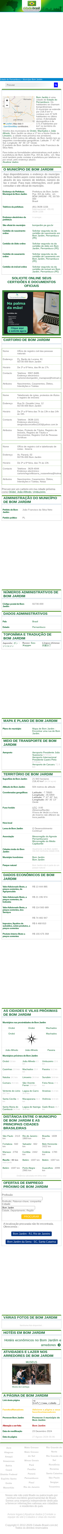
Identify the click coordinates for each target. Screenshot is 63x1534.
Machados (43, 131)
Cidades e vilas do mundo (41, 1517)
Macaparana (28, 1099)
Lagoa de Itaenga (31, 1107)
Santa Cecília (9, 1099)
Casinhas (7, 1069)
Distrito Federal (8, 1474)
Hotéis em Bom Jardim (24, 1332)
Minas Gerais (31, 1460)
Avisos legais (15, 1514)
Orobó (33, 131)
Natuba (6, 1077)
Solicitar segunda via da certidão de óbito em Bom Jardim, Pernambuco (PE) (45, 246)
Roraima (54, 1469)
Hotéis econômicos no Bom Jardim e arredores (32, 1342)
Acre (8, 1448)
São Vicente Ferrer (28, 1084)
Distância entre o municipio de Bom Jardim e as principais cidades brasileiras (30, 1122)
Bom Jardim (42, 97)
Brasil (35, 621)
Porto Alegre (28, 1168)
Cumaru (7, 1083)
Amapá (9, 1456)
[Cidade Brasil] (31, 6)
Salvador (27, 1144)
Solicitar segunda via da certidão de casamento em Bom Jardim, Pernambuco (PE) (46, 257)
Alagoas (8, 1452)
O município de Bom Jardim (28, 169)
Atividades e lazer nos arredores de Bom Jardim (28, 1353)
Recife (6, 1160)
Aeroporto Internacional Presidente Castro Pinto (44, 758)
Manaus (7, 1152)
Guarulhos (47, 1168)
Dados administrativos (25, 613)
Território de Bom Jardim (28, 774)
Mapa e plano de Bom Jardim (30, 721)
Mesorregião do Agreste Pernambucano (44, 837)
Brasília (46, 1136)
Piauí (31, 1482)
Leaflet (8, 123)
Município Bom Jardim (32, 79)
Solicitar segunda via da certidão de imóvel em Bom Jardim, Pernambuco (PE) (46, 269)
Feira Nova (47, 1083)
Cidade (6, 1204)
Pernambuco (38, 627)
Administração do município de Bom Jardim (30, 500)
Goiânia (46, 1152)
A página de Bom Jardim (25, 1395)
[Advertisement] (31, 45)
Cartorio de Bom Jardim (26, 340)
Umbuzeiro (39, 492)
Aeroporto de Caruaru (43, 764)
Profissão (7, 1195)
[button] (7, 100)
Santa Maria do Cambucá (10, 1108)
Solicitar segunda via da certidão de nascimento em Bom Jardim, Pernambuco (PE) (46, 234)
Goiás (8, 1483)
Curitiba (26, 1152)
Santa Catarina (54, 1473)
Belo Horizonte (49, 1144)
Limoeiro (7, 135)
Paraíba (31, 1469)
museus (31, 1362)
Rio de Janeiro (29, 1136)
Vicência (46, 1099)
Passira (51, 1050)
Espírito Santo (9, 1478)
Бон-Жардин (29, 644)
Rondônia (54, 1464)
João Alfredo (24, 492)
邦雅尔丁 (46, 645)
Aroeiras (46, 1091)
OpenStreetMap (10, 126)
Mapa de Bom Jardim (43, 728)
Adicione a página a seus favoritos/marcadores (46, 1410)
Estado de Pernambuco (10, 79)
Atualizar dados (10, 162)
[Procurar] (56, 85)
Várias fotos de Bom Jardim (30, 1317)
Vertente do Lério (11, 1091)
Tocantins (54, 1486)
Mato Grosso (31, 1447)
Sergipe (54, 1482)
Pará (31, 1465)
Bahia (9, 1465)
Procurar (31, 1216)
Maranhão (8, 1487)
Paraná (31, 1473)
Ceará (9, 1470)
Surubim (46, 1077)
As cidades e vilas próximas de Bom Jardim (30, 1012)
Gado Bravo (48, 1107)
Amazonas (9, 1461)
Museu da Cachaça (20, 1387)
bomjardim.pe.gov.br (42, 225)
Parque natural (9, 865)
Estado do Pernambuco (46, 101)
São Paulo (8, 1136)
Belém (25, 1160)
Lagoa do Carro (30, 1091)
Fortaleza (7, 1144)
